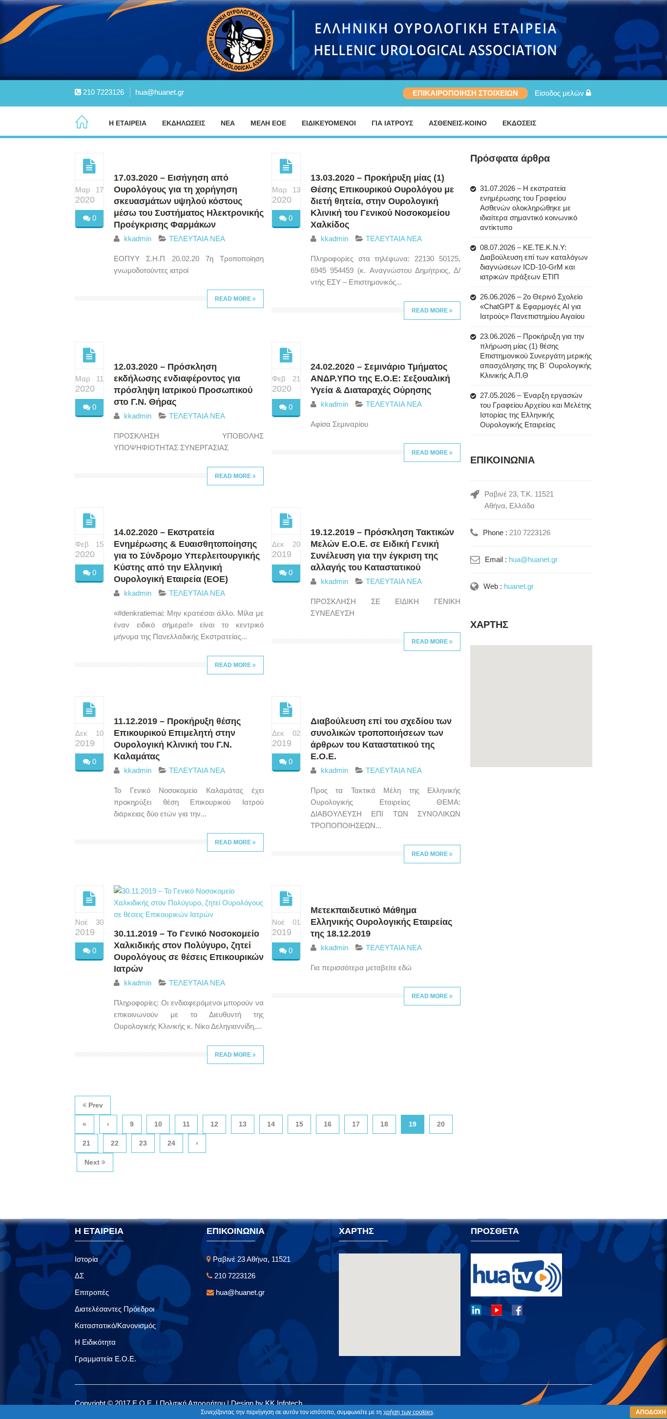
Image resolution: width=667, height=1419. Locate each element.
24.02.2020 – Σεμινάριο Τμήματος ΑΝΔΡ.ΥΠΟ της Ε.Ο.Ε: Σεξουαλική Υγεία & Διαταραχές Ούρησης (380, 378)
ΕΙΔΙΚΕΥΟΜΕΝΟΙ (329, 123)
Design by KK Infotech (266, 1403)
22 (115, 1143)
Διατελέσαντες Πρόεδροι (114, 1309)
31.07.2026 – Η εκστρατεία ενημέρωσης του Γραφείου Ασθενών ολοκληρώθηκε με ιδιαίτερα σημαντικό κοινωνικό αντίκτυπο (528, 207)
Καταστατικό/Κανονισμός (115, 1325)
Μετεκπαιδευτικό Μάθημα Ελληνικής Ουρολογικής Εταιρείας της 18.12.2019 (381, 922)
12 (214, 1124)
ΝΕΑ (228, 123)
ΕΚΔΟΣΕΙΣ (519, 123)
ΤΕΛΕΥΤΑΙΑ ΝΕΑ (197, 238)
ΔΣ (79, 1276)
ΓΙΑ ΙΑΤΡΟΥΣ (392, 123)
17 (356, 1124)
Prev (94, 1105)
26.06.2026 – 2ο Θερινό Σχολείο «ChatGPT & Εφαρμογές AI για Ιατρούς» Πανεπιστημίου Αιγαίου (532, 306)
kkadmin (137, 238)
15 (299, 1124)
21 (86, 1143)
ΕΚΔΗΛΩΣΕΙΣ (183, 123)
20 (441, 1124)
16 (328, 1124)
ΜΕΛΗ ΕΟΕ (268, 123)
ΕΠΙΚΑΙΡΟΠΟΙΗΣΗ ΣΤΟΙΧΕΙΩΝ (465, 93)
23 (143, 1143)
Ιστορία (86, 1259)
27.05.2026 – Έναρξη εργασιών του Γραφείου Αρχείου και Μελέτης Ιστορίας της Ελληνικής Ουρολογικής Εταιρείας (535, 410)
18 (384, 1124)
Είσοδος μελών (560, 93)
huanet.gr (519, 586)
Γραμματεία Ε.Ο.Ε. (105, 1359)
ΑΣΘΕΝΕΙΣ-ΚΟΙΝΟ (458, 123)
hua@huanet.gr (159, 92)
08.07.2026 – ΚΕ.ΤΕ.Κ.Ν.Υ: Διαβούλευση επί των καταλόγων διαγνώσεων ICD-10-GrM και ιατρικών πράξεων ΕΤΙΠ (534, 262)
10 (158, 1124)
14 (271, 1124)
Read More (233, 298)
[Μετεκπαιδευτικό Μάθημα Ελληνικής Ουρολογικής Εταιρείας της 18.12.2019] (286, 898)
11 (186, 1124)
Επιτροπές (92, 1292)
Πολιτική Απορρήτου (193, 1403)
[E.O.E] (82, 122)
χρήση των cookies (408, 1412)
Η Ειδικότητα (95, 1342)
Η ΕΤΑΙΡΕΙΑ (127, 123)
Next (93, 1162)
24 (171, 1143)
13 (243, 1124)
